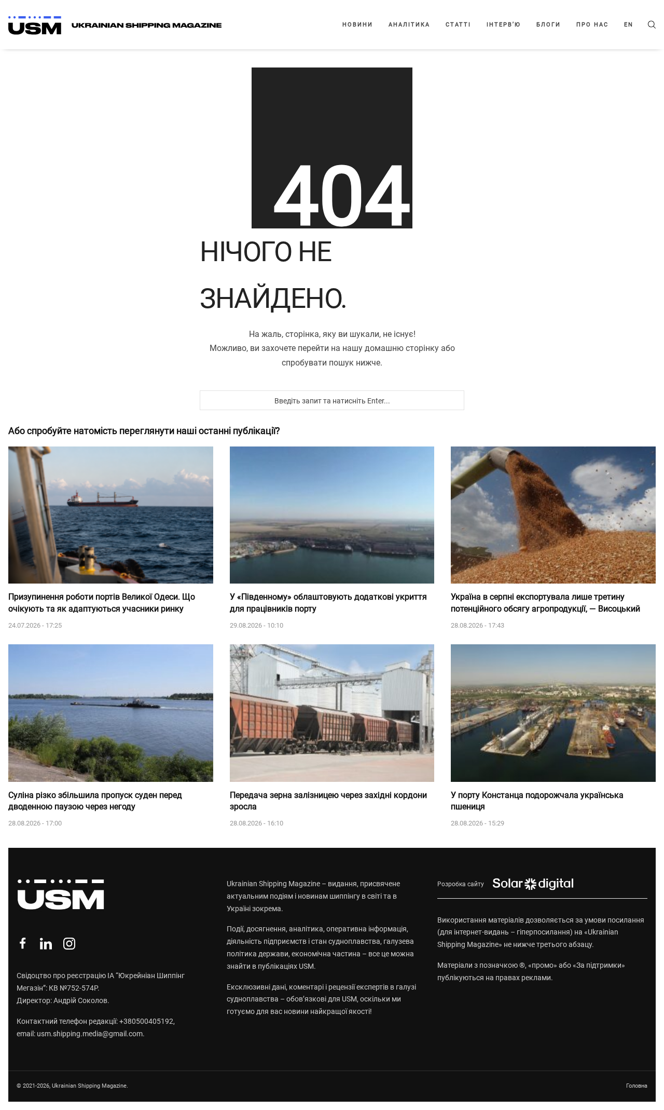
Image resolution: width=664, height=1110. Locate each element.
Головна (636, 1085)
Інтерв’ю (504, 24)
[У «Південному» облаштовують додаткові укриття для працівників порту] (332, 515)
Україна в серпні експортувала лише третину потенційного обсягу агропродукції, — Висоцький (545, 602)
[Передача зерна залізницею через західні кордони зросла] (332, 712)
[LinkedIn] (46, 944)
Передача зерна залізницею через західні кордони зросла (328, 800)
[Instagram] (69, 944)
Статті (458, 24)
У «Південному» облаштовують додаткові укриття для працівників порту (328, 602)
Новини (357, 24)
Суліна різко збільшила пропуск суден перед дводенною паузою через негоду (95, 800)
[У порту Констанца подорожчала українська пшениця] (553, 712)
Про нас (592, 24)
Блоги (548, 24)
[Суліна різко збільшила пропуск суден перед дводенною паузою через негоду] (110, 712)
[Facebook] (23, 944)
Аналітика (409, 24)
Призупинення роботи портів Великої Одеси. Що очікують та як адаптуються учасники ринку (101, 602)
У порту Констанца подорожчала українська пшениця (537, 800)
